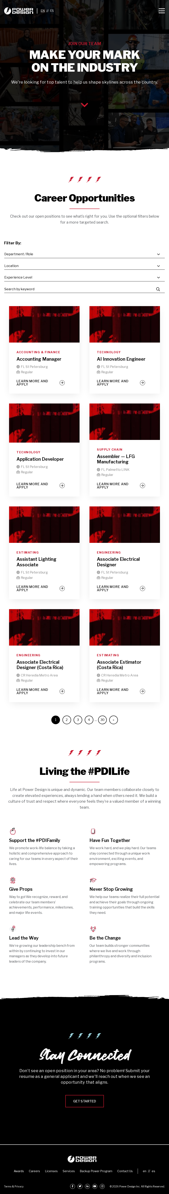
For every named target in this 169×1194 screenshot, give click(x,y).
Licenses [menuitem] (51, 1171)
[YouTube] (94, 1186)
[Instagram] (102, 1186)
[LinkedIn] (87, 1186)
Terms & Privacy (13, 1186)
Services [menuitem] (69, 1171)
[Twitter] (79, 1186)
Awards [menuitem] (19, 1171)
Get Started (84, 1101)
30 (102, 720)
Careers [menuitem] (34, 1171)
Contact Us (125, 1171)
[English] (43, 10)
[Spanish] (52, 10)
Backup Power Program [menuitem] (96, 1171)
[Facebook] (72, 1186)
